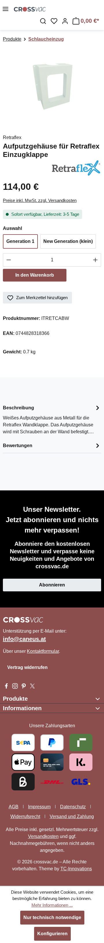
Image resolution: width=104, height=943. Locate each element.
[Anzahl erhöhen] (95, 260)
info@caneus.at (24, 639)
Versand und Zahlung (72, 816)
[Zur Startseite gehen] (30, 8)
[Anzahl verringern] (8, 260)
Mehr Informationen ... (52, 905)
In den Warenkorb (34, 275)
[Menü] (5, 9)
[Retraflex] (75, 167)
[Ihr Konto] (65, 21)
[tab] (52, 419)
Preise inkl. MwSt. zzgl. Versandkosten (40, 200)
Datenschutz (73, 806)
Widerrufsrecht (25, 816)
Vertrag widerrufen (27, 667)
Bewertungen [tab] (17, 445)
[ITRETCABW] (52, 85)
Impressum (39, 806)
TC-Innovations (76, 868)
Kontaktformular (43, 651)
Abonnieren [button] (52, 584)
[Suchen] (43, 21)
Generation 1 (20, 241)
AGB (13, 806)
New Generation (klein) (68, 241)
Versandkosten (43, 836)
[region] (52, 85)
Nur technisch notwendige (52, 917)
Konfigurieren (52, 933)
